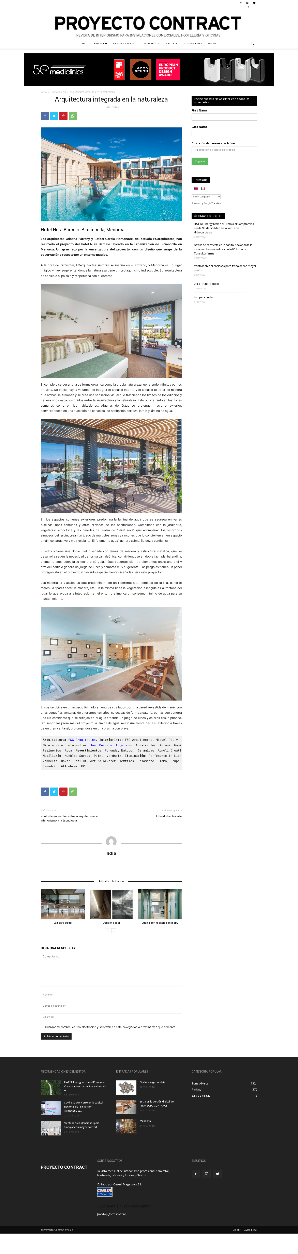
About (236, 1230)
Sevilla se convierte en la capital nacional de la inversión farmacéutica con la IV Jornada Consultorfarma (223, 249)
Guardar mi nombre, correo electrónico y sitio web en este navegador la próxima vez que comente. (110, 1027)
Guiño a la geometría (152, 1082)
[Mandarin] (126, 1126)
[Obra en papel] (111, 904)
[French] (203, 188)
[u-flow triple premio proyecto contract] (149, 69)
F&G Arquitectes (82, 740)
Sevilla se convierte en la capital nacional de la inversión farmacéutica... (83, 1106)
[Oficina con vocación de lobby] (160, 904)
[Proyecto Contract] (149, 22)
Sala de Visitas (122, 44)
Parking (99, 44)
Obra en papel (111, 922)
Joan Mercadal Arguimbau (111, 745)
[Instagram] (247, 3)
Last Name (200, 127)
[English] (196, 188)
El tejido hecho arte (169, 816)
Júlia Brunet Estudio (207, 283)
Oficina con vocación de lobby (159, 922)
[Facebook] (241, 3)
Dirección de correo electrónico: (215, 143)
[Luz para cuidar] (63, 904)
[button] (252, 44)
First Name (200, 110)
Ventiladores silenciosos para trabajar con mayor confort (225, 268)
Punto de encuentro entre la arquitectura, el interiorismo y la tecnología (69, 818)
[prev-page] (107, 930)
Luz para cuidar (63, 922)
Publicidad (172, 44)
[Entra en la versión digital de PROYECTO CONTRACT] (126, 1107)
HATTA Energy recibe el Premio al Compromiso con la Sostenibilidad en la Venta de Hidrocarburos (224, 228)
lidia (111, 853)
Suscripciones (193, 44)
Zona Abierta (148, 44)
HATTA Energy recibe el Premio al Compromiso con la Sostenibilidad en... (85, 1086)
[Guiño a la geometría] (126, 1087)
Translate (216, 203)
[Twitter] (254, 3)
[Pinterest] (63, 116)
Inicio (44, 92)
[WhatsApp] (73, 116)
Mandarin (145, 1121)
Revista (212, 44)
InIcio (84, 44)
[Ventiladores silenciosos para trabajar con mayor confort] (51, 1128)
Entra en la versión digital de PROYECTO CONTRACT (157, 1103)
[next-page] (113, 930)
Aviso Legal (250, 1230)
